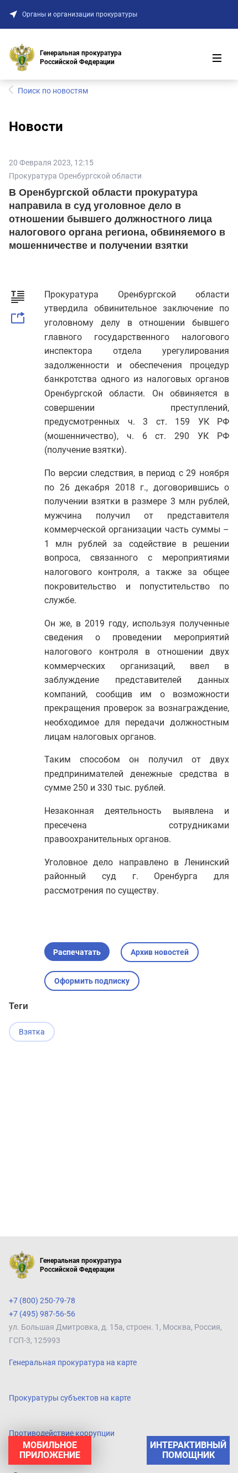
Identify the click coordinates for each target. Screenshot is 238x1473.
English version (34, 1455)
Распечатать (77, 952)
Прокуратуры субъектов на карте (70, 1397)
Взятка (32, 1031)
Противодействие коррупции (62, 1433)
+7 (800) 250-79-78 (42, 1300)
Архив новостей (160, 952)
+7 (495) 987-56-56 (42, 1313)
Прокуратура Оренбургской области (75, 175)
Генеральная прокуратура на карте (73, 1362)
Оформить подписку (92, 980)
